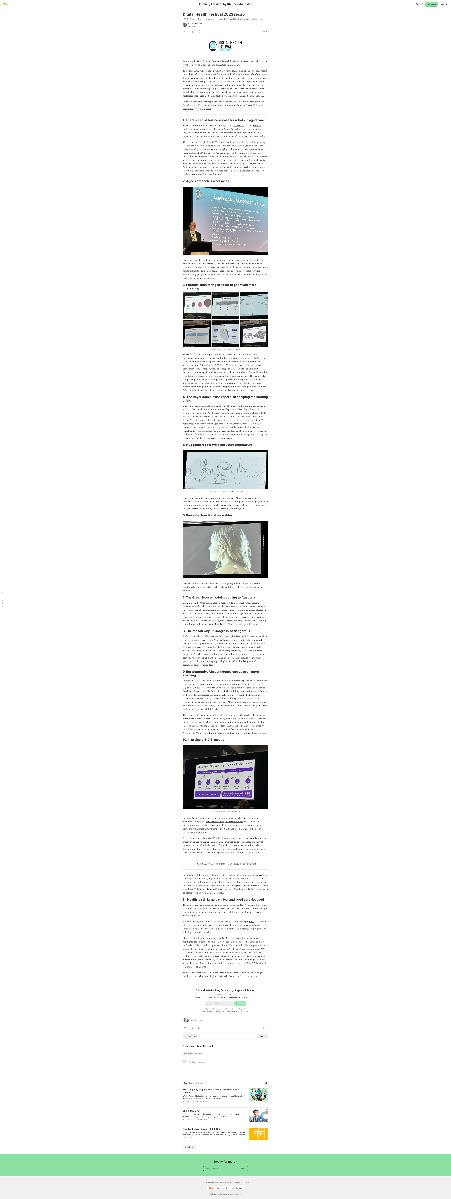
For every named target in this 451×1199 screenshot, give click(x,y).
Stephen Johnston (195, 24)
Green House (223, 610)
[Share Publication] (422, 4)
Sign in (444, 4)
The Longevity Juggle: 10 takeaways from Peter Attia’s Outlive (212, 1091)
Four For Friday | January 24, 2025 (201, 1129)
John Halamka (214, 688)
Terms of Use (236, 1009)
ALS (238, 658)
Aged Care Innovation (256, 905)
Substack (213, 1194)
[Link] (179, 120)
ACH (194, 606)
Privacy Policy (243, 1011)
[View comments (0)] (193, 31)
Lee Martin (238, 125)
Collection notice (242, 1182)
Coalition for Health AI (219, 726)
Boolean (254, 643)
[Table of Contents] (2, 599)
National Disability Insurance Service (224, 821)
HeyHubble (219, 818)
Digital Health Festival (208, 61)
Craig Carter (189, 603)
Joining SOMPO (191, 1111)
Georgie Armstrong (217, 420)
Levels (260, 358)
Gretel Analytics (191, 420)
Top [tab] (185, 1083)
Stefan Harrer (189, 636)
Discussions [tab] (200, 1083)
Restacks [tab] (198, 1054)
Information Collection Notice (224, 1011)
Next (261, 1037)
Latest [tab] (191, 1083)
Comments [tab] (188, 1054)
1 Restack (200, 1020)
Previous (192, 1037)
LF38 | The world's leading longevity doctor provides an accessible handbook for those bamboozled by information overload (214, 1097)
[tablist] (193, 1053)
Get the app (237, 1188)
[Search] (417, 4)
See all (187, 1147)
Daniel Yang (213, 640)
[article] (225, 1096)
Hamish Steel (223, 938)
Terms (232, 1182)
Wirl (251, 921)
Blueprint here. (259, 733)
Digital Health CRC (238, 636)
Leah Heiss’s (189, 501)
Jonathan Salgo (190, 818)
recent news (210, 606)
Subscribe (431, 4)
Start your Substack (219, 1188)
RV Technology (219, 142)
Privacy (226, 1182)
